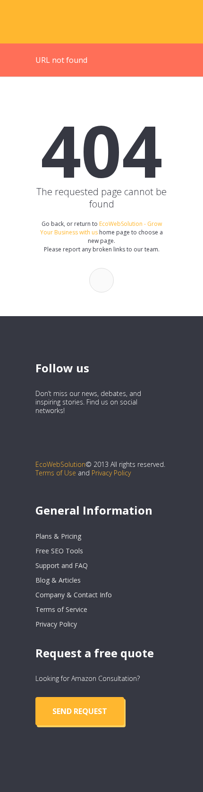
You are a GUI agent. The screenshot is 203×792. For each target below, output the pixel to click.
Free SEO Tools (59, 550)
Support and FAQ (61, 565)
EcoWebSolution (60, 464)
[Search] (101, 280)
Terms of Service (61, 609)
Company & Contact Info (73, 594)
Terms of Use (55, 472)
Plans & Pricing (58, 536)
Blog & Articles (58, 580)
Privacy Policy (111, 472)
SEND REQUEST (79, 711)
